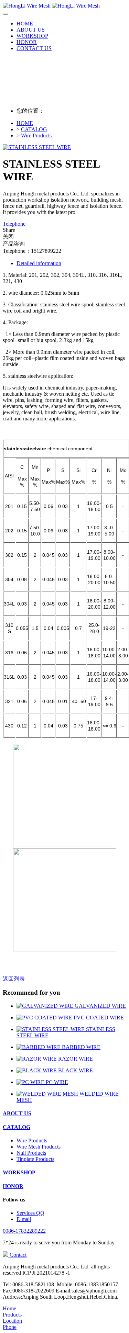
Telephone (14, 224)
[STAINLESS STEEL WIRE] (51, 1029)
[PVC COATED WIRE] (45, 1017)
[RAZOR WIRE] (37, 1059)
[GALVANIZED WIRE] (46, 1006)
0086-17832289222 (24, 1231)
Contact (17, 1255)
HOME (25, 23)
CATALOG (34, 129)
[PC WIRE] (31, 1082)
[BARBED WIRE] (39, 1047)
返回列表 (14, 979)
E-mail (24, 1219)
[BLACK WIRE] (37, 1070)
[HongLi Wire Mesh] (64, 6)
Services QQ (30, 1213)
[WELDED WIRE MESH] (48, 1094)
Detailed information (39, 263)
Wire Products (36, 135)
